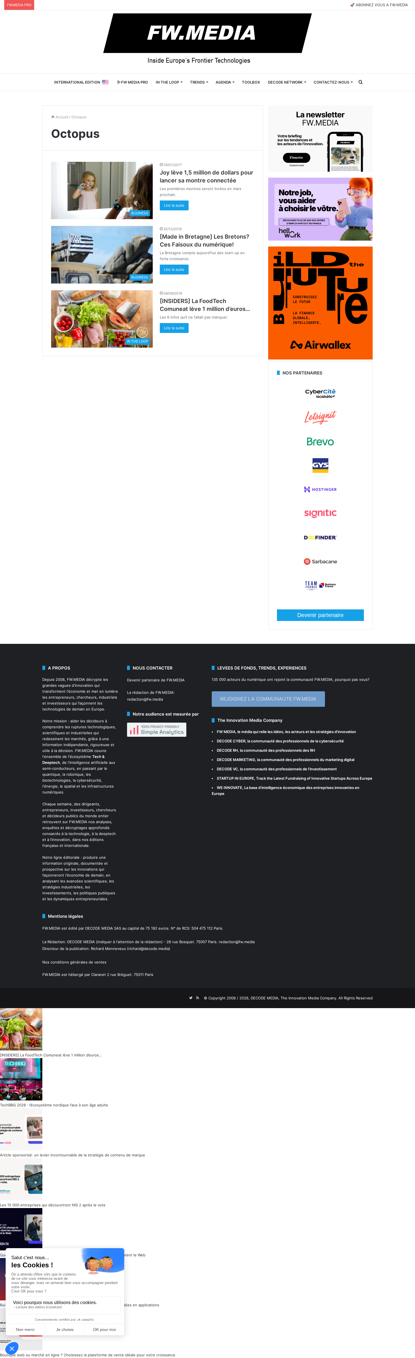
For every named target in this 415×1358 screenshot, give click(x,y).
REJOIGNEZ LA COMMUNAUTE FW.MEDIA (268, 699)
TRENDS (197, 82)
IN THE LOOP (167, 82)
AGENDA (223, 82)
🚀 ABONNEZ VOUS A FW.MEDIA (379, 5)
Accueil (61, 117)
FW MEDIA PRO (134, 82)
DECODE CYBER (231, 741)
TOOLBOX (251, 82)
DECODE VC (227, 769)
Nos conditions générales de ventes (74, 962)
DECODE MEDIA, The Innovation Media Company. (294, 998)
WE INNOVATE (229, 787)
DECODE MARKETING (236, 759)
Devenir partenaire (320, 615)
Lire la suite (174, 205)
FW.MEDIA (76, 679)
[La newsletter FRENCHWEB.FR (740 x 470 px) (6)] (320, 170)
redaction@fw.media (145, 699)
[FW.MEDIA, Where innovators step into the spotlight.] (207, 41)
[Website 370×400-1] (320, 358)
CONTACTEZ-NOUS (331, 82)
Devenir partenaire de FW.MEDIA (156, 680)
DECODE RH (227, 750)
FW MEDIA (226, 731)
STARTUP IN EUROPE (235, 778)
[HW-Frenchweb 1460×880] (320, 239)
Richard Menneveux (108, 948)
